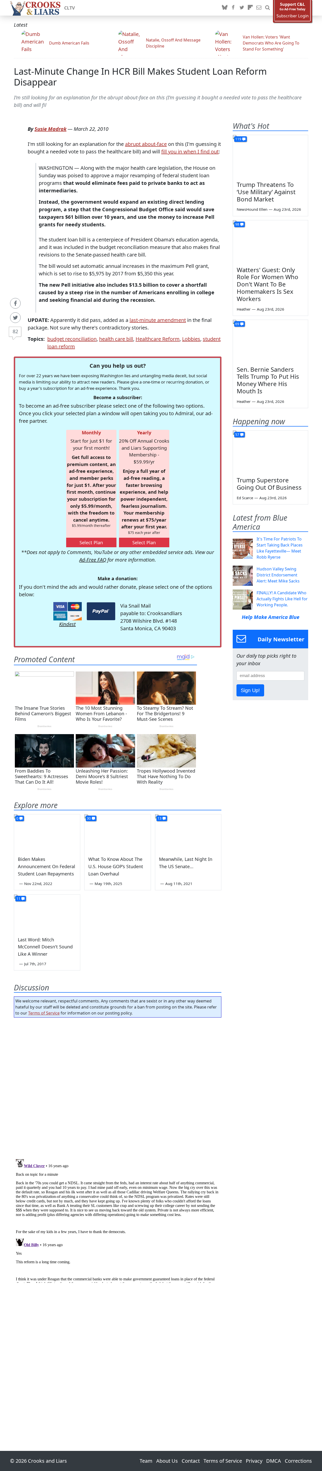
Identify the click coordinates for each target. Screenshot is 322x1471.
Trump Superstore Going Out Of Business (269, 483)
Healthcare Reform (158, 338)
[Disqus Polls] (118, 1087)
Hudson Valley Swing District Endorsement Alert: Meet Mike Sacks (278, 575)
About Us (167, 1460)
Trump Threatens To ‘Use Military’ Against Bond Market (266, 191)
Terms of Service (44, 1013)
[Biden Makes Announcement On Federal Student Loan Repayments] (47, 833)
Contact (191, 1460)
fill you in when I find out (190, 151)
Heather (244, 309)
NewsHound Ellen (252, 209)
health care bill (116, 338)
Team (146, 1460)
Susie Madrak (50, 128)
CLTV (69, 8)
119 (238, 139)
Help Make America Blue (270, 617)
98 (237, 224)
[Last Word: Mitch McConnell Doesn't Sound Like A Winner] (47, 913)
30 (89, 818)
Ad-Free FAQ (92, 559)
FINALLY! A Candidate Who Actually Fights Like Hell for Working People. (282, 599)
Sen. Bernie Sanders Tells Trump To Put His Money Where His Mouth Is (268, 380)
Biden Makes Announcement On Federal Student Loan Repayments (46, 866)
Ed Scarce (245, 497)
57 (237, 434)
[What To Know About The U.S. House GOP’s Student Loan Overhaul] (117, 833)
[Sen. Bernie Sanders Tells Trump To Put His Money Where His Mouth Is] (270, 341)
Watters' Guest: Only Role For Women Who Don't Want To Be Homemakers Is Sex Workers (267, 284)
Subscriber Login (292, 16)
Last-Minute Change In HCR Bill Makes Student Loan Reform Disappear (140, 76)
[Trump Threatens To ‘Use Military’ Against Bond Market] (270, 156)
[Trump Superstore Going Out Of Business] (270, 452)
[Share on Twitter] (15, 317)
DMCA (273, 1460)
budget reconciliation (72, 338)
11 (18, 898)
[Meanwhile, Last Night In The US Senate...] (188, 833)
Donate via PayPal (101, 611)
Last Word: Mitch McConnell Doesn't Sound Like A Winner (45, 947)
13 (159, 818)
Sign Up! (250, 690)
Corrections (298, 1460)
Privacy (254, 1460)
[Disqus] (117, 1220)
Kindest (67, 624)
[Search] (267, 8)
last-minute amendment (158, 320)
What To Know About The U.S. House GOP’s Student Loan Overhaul (115, 866)
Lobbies (191, 338)
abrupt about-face (146, 144)
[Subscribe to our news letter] (259, 8)
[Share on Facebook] (15, 303)
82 (15, 331)
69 (237, 323)
